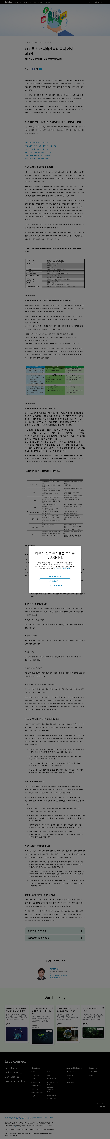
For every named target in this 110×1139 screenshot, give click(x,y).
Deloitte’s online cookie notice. (62, 568)
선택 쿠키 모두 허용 (55, 576)
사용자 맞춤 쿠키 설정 (55, 585)
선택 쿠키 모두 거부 (55, 581)
